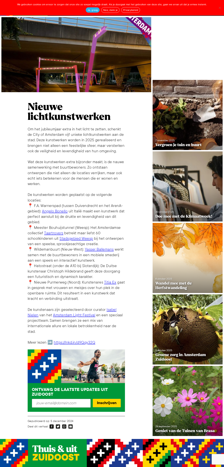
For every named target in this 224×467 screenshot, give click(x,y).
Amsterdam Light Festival (74, 315)
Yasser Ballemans (99, 249)
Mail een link (70, 426)
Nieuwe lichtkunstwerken (69, 112)
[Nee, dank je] (219, 7)
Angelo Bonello (55, 211)
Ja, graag (93, 10)
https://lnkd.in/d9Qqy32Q (74, 342)
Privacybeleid (130, 10)
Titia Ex (110, 282)
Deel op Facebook (52, 426)
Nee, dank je (110, 10)
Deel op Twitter (58, 426)
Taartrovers (53, 233)
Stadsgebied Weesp (76, 238)
